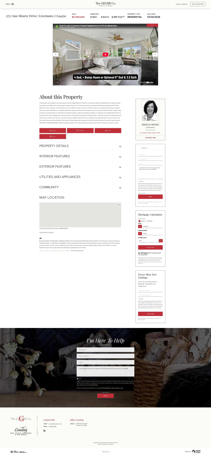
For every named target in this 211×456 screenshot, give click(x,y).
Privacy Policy (158, 190)
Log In (178, 4)
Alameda (54, 250)
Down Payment (142, 230)
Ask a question (197, 4)
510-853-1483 (150, 130)
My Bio (158, 133)
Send (150, 197)
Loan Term (141, 219)
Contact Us (144, 148)
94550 (67, 250)
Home (41, 250)
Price (139, 223)
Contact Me (150, 138)
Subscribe (150, 314)
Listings (46, 250)
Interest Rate (142, 238)
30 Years (143, 221)
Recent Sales (151, 133)
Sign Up (184, 4)
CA (50, 250)
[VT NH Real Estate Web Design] (192, 452)
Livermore (61, 250)
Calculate (150, 247)
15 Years (150, 221)
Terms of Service (143, 203)
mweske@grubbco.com (55, 424)
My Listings (143, 133)
